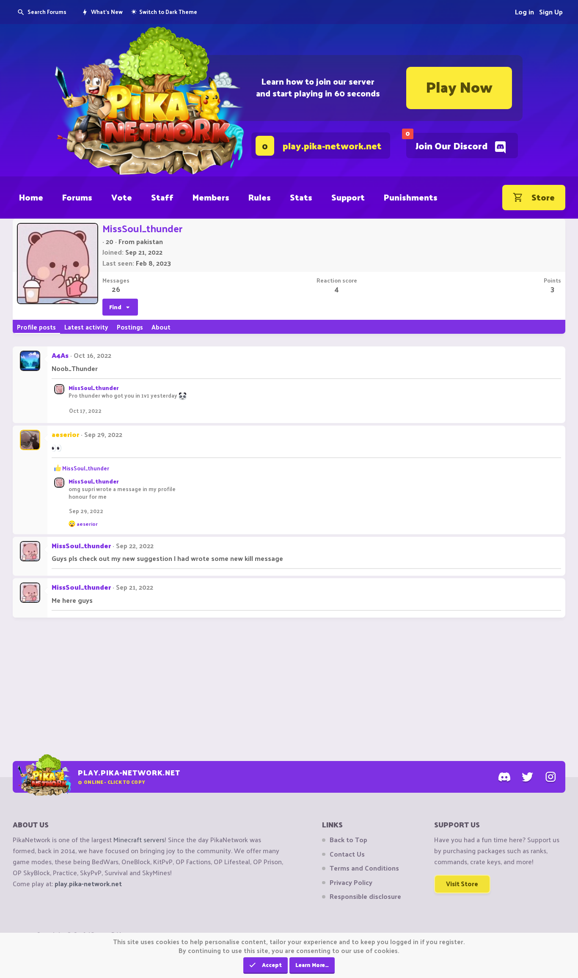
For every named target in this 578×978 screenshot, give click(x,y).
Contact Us (347, 854)
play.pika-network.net (88, 883)
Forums (77, 197)
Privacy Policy (351, 882)
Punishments (411, 197)
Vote (121, 197)
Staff (162, 197)
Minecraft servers (139, 839)
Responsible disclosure (365, 896)
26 (116, 289)
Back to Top (348, 839)
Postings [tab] (130, 326)
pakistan (149, 241)
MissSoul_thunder (93, 388)
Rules (259, 197)
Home (31, 197)
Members (211, 197)
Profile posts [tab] (36, 326)
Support (348, 197)
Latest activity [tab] (86, 326)
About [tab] (161, 326)
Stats (301, 197)
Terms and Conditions (364, 868)
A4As (60, 355)
